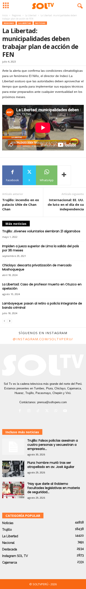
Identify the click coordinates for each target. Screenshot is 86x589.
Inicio (5, 15)
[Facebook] (20, 411)
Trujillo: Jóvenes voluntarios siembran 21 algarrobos (41, 231)
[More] (64, 175)
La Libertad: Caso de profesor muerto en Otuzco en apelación (42, 286)
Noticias (40, 23)
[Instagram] (29, 411)
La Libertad (30, 15)
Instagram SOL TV (15, 556)
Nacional (8, 542)
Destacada (9, 549)
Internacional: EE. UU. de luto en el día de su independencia (66, 204)
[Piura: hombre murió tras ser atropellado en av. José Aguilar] (13, 469)
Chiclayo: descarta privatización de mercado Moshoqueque (37, 267)
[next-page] (9, 321)
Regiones (16, 15)
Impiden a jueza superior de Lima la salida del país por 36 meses (40, 248)
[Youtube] (66, 411)
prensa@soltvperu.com (52, 402)
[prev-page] (4, 321)
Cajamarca (9, 562)
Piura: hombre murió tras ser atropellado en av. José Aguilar (50, 464)
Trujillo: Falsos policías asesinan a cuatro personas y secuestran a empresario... (52, 444)
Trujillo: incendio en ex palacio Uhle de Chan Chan (20, 204)
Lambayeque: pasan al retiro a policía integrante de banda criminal (42, 305)
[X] (47, 411)
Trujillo (7, 529)
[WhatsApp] (57, 411)
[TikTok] (38, 411)
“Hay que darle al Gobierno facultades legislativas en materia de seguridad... (53, 488)
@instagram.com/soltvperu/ (43, 339)
